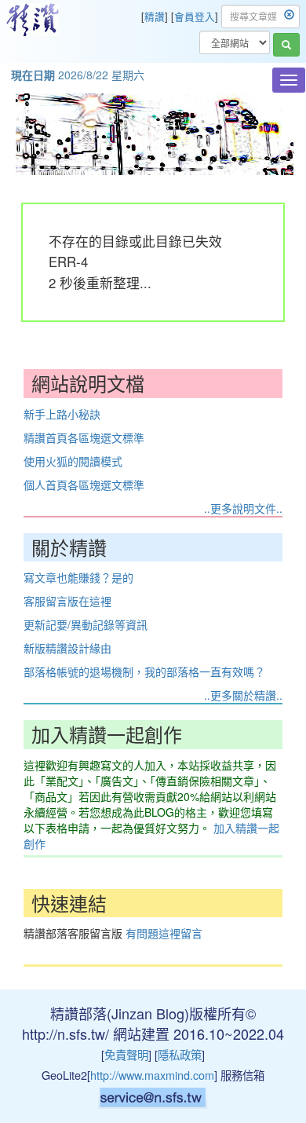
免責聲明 (126, 1054)
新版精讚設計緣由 (67, 648)
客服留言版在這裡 (67, 601)
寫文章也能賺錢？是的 (78, 577)
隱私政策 (180, 1054)
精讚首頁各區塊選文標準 (84, 437)
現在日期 (33, 74)
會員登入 (194, 16)
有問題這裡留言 (164, 933)
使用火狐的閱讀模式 (73, 461)
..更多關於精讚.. (243, 695)
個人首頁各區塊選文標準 (84, 484)
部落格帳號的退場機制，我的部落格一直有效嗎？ (144, 671)
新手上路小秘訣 (62, 414)
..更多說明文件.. (243, 508)
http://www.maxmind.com (152, 1074)
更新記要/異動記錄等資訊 (86, 624)
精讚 (154, 16)
